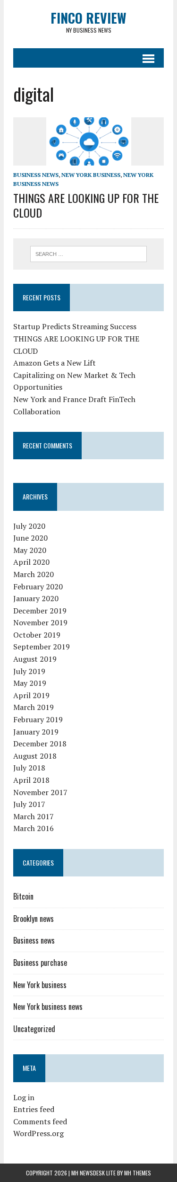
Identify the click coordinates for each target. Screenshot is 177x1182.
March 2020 (33, 574)
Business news (36, 174)
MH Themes (137, 1173)
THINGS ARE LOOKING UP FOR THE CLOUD (86, 205)
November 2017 (40, 792)
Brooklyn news (33, 918)
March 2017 (33, 816)
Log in (23, 1097)
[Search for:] (88, 253)
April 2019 (31, 695)
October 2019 (36, 635)
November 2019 (40, 622)
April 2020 (31, 562)
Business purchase (40, 962)
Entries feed (33, 1109)
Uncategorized (34, 1028)
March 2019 (33, 707)
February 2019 (38, 719)
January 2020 (36, 598)
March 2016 (33, 828)
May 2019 (29, 683)
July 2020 (29, 526)
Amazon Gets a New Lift (54, 363)
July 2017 (29, 804)
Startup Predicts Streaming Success (74, 326)
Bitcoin (23, 896)
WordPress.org (38, 1133)
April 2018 (31, 780)
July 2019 (29, 671)
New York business (90, 174)
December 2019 (40, 610)
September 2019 (41, 646)
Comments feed (40, 1121)
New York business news (48, 1006)
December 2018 (40, 743)
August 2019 (35, 659)
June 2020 (30, 538)
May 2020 (29, 550)
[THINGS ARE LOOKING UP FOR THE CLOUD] (88, 159)
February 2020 (38, 586)
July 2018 (29, 767)
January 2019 (36, 732)
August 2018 (35, 756)
